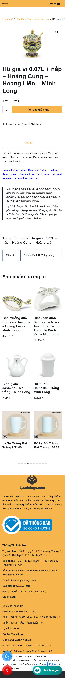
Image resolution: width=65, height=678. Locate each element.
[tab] (29, 143)
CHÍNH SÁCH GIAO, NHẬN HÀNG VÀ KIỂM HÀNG (31, 617)
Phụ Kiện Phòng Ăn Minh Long (32, 19)
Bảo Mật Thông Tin (12, 605)
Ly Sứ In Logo (10, 153)
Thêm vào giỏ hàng (37, 109)
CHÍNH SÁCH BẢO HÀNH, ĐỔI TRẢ (23, 622)
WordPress (28, 674)
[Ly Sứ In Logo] (6, 3)
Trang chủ (7, 19)
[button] (57, 32)
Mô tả (29, 142)
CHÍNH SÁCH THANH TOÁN (18, 611)
